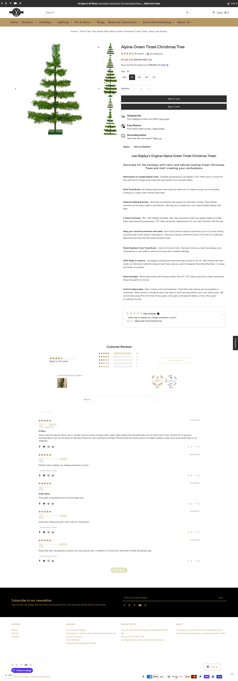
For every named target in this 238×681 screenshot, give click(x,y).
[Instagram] (20, 3)
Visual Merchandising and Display (81, 643)
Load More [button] (119, 570)
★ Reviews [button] (235, 343)
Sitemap (15, 633)
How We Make (72, 640)
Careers (14, 636)
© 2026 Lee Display (20, 677)
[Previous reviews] (125, 317)
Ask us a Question (142, 146)
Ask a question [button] (175, 360)
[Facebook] (1, 3)
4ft (146, 77)
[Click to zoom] (99, 47)
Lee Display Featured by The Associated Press (142, 640)
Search (14, 630)
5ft (154, 77)
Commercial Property (76, 630)
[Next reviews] (222, 317)
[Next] (99, 89)
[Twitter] (5, 3)
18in (124, 77)
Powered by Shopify (40, 677)
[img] (45, 420)
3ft (139, 77)
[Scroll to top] (232, 674)
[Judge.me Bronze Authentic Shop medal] (157, 380)
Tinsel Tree (84, 31)
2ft (132, 77)
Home (74, 31)
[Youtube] (15, 3)
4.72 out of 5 (70, 358)
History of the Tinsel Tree (132, 636)
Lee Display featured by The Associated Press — (119, 3)
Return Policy (159, 129)
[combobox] (114, 12)
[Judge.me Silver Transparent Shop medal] (171, 380)
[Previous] (16, 89)
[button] (127, 53)
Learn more (164, 119)
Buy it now (174, 106)
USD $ (234, 3)
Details (126, 146)
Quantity (125, 88)
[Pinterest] (10, 3)
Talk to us (157, 138)
